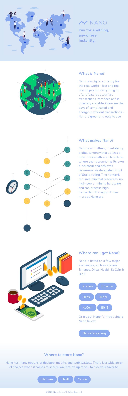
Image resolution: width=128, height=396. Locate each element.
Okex (86, 297)
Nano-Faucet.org (94, 333)
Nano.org (96, 197)
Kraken (88, 286)
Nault (65, 379)
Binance (107, 286)
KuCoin (88, 307)
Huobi (103, 297)
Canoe (82, 379)
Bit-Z (104, 307)
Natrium (47, 379)
